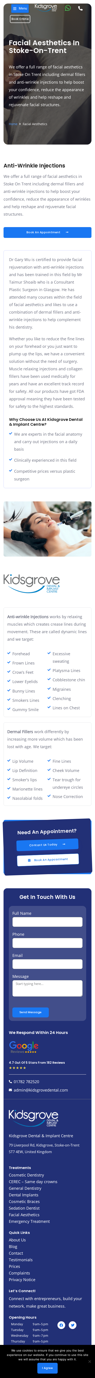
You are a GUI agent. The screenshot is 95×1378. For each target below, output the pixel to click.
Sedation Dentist (24, 1208)
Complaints (19, 1273)
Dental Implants (23, 1195)
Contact (16, 1253)
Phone (18, 934)
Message (20, 976)
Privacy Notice (22, 1279)
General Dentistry (25, 1188)
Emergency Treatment (29, 1221)
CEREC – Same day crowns (33, 1181)
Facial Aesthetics (24, 1214)
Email (17, 955)
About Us (17, 1240)
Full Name (21, 913)
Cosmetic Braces (24, 1201)
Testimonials (21, 1260)
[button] (20, 8)
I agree (47, 1368)
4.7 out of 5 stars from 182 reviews (37, 1063)
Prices (14, 1266)
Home (13, 124)
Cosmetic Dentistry (26, 1175)
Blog (13, 1246)
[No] (89, 1361)
